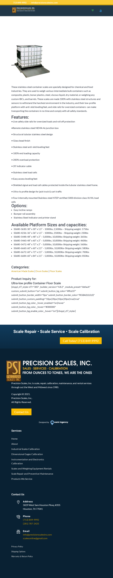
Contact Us (21, 412)
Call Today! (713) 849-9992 (81, 340)
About (14, 443)
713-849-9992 (19, 2)
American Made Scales (22, 271)
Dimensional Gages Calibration (27, 454)
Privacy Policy (17, 546)
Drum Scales (42, 271)
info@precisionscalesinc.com (37, 534)
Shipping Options (18, 551)
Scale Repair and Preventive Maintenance (32, 473)
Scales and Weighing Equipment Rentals (31, 468)
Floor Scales (56, 271)
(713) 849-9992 (31, 519)
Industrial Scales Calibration (25, 449)
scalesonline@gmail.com (35, 538)
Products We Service (21, 478)
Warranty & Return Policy (22, 556)
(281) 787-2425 (31, 523)
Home (14, 438)
